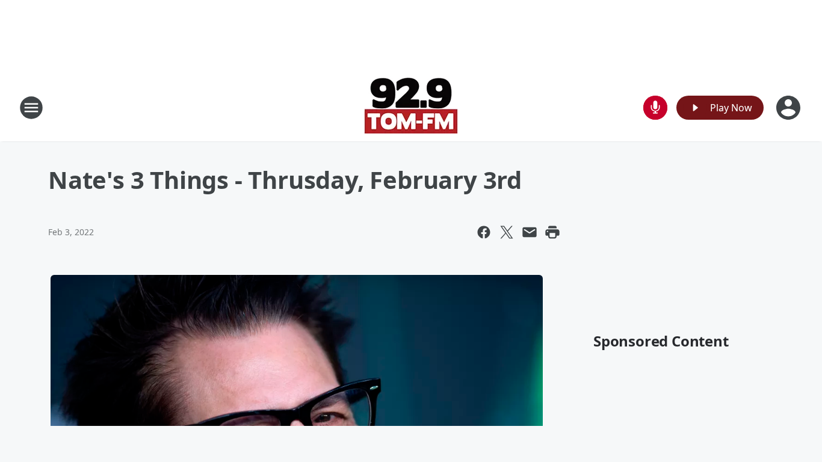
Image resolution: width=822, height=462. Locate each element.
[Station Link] (411, 107)
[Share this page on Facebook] (483, 232)
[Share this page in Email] (529, 232)
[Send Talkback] (655, 108)
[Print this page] (552, 232)
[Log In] (789, 108)
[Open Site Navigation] (31, 108)
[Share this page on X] (506, 232)
